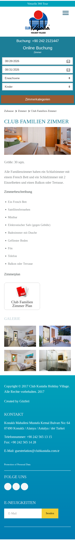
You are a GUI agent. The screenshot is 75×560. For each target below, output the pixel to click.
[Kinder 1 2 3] (37, 86)
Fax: (20, 442)
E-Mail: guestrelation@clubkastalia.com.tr (31, 451)
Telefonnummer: (28, 437)
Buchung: (37, 41)
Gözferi (24, 401)
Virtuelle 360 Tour (37, 3)
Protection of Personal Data (17, 464)
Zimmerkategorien (37, 99)
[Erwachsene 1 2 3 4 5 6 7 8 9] (37, 78)
